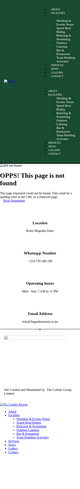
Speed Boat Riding (63, 29)
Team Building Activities (65, 137)
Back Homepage (13, 200)
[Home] (9, 81)
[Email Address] (40, 302)
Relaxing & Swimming (63, 37)
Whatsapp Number (40, 253)
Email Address (40, 313)
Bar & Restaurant (63, 52)
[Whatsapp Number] (40, 242)
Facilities (58, 13)
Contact (57, 76)
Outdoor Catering (61, 44)
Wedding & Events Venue (65, 22)
